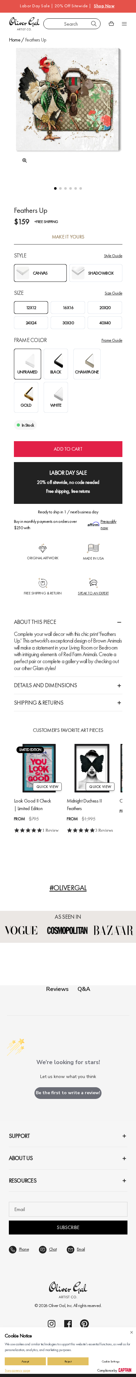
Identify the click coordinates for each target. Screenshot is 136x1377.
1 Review (50, 830)
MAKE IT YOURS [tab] (68, 237)
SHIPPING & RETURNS (39, 702)
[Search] (94, 24)
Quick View (47, 787)
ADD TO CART (68, 449)
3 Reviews (104, 830)
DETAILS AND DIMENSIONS (45, 685)
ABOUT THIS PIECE (35, 621)
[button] (55, 188)
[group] (68, 110)
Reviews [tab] (57, 989)
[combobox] (72, 24)
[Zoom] (23, 161)
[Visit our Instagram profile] (51, 1324)
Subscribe (68, 1227)
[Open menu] (124, 24)
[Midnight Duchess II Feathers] (92, 768)
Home (14, 39)
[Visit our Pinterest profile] (84, 1324)
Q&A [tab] (83, 989)
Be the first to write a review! (68, 1093)
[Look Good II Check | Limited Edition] (39, 768)
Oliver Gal (56, 1305)
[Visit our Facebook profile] (68, 1324)
